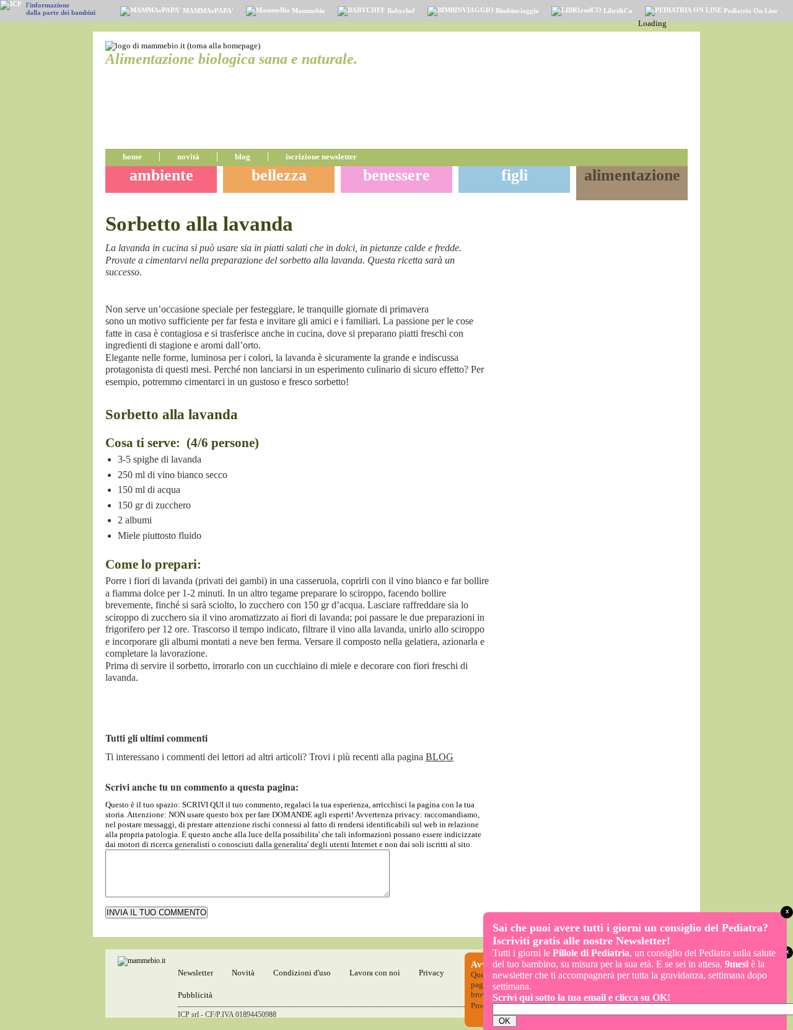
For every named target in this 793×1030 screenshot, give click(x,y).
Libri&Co (617, 10)
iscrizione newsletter (321, 156)
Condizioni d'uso (302, 972)
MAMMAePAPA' (207, 10)
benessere (396, 175)
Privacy (431, 972)
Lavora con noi (374, 972)
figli (514, 175)
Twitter (482, 294)
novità (188, 156)
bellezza (279, 175)
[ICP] (11, 5)
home (132, 156)
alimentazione (632, 175)
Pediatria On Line (750, 10)
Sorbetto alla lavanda (199, 224)
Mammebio (307, 10)
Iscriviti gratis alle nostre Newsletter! (581, 941)
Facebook (467, 294)
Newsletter (195, 972)
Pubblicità (195, 995)
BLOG (439, 757)
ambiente (161, 175)
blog (242, 156)
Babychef (400, 10)
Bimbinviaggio (516, 10)
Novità (243, 972)
